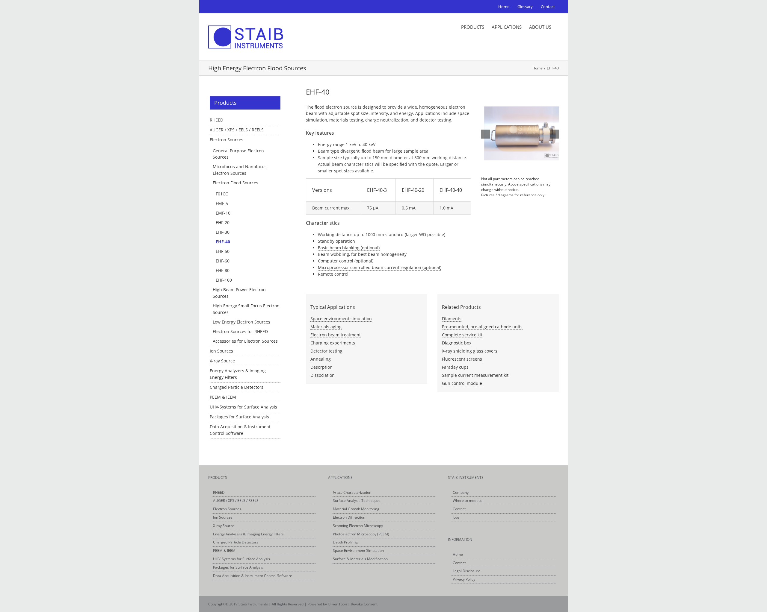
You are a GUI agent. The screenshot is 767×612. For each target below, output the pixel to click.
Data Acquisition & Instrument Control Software (252, 575)
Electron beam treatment (335, 335)
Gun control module (462, 383)
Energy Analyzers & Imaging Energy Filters (248, 534)
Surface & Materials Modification (360, 558)
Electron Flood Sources (235, 183)
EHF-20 (223, 222)
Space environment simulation (341, 318)
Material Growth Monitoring (356, 508)
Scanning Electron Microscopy (358, 525)
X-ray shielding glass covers (469, 351)
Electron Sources (226, 139)
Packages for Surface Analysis (239, 417)
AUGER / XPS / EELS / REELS (237, 130)
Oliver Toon (337, 604)
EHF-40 (223, 242)
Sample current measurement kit (475, 375)
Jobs (456, 517)
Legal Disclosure (466, 570)
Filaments (451, 318)
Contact (459, 508)
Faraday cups (455, 367)
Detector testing (326, 351)
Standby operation (336, 241)
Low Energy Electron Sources (241, 322)
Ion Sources (221, 351)
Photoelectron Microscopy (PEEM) (361, 534)
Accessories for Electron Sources (245, 341)
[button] (485, 134)
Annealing (320, 359)
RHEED (216, 120)
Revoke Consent (364, 604)
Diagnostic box (456, 343)
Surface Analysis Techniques (357, 500)
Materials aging (326, 326)
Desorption (321, 367)
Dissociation (322, 375)
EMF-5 (222, 203)
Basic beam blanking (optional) (349, 247)
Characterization (352, 492)
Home (458, 554)
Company (461, 492)
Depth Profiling (345, 542)
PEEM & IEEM (223, 397)
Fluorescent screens (462, 359)
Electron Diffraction (349, 517)
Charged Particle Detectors (236, 387)
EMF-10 (223, 213)
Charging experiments (332, 343)
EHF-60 (223, 261)
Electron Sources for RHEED (240, 331)
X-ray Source (222, 361)
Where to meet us (467, 500)
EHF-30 (223, 232)
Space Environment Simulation (358, 550)
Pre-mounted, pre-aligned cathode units (482, 326)
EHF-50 (223, 251)
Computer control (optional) (345, 261)
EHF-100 (224, 280)
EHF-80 (223, 270)
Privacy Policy (464, 579)
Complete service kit (462, 335)
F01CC (222, 194)
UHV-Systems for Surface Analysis (243, 407)
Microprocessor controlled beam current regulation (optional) (379, 267)
